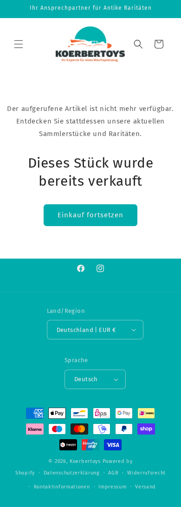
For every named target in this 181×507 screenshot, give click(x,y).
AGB (113, 473)
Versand (145, 487)
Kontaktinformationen (62, 487)
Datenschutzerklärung (72, 473)
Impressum (112, 487)
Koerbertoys (85, 461)
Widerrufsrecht (146, 473)
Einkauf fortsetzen (90, 215)
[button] (18, 44)
